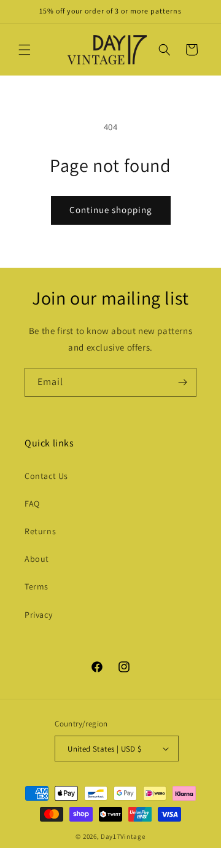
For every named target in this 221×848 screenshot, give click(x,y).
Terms (36, 586)
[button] (24, 49)
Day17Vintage (123, 836)
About (37, 558)
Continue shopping (110, 210)
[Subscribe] (182, 382)
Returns (40, 531)
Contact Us (46, 475)
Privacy (38, 614)
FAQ (32, 503)
